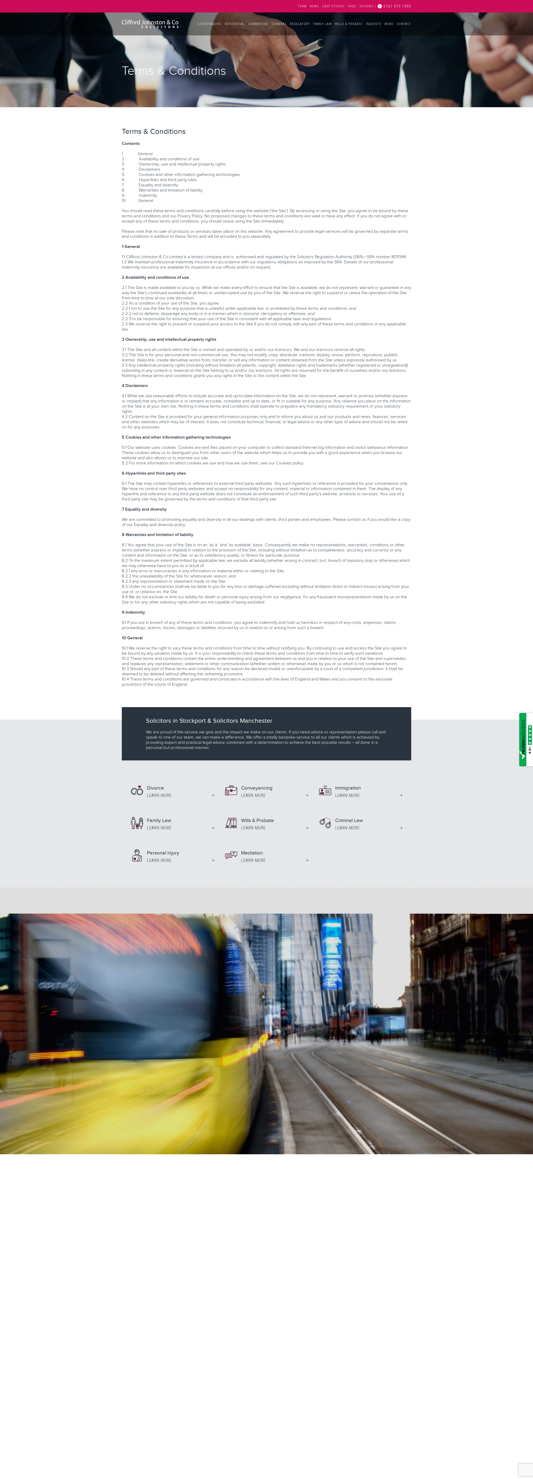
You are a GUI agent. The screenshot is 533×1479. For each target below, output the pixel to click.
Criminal (279, 24)
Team (302, 6)
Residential (235, 24)
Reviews (366, 6)
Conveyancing (210, 24)
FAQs (352, 6)
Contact (404, 24)
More (389, 24)
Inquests (373, 24)
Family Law (322, 24)
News (314, 6)
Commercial (258, 24)
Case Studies (333, 6)
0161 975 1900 (397, 6)
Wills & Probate (349, 24)
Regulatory (300, 24)
